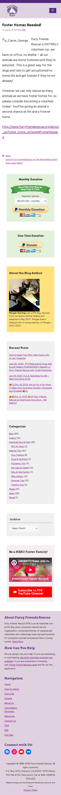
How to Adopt (11, 689)
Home (7, 684)
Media (12, 489)
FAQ (6, 725)
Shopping (9, 711)
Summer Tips (17, 480)
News (8, 156)
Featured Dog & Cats (19, 442)
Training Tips (17, 485)
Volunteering (10, 708)
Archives (15, 519)
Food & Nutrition (19, 459)
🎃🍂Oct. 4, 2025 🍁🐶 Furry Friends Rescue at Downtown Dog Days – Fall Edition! (28, 399)
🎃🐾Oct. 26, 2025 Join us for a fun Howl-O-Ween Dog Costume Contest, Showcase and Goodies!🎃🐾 (30, 387)
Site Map (8, 735)
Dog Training (17, 455)
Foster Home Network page (23, 665)
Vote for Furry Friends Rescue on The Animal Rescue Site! (31, 159)
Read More (17, 641)
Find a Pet (9, 694)
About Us (9, 703)
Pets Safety (17, 476)
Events (12, 438)
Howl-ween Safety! (14, 163)
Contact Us (10, 721)
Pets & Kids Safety (20, 472)
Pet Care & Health (20, 467)
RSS (6, 730)
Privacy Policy (31, 790)
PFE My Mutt (17, 446)
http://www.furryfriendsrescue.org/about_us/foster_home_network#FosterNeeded (30, 132)
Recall (12, 497)
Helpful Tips (15, 450)
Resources (9, 716)
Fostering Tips (18, 463)
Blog (11, 433)
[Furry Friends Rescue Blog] (12, 10)
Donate (8, 698)
